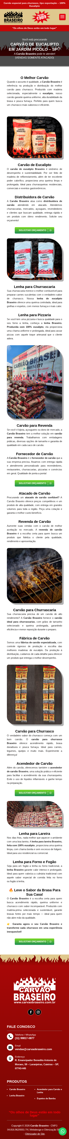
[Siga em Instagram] (38, 1012)
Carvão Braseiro (17, 1089)
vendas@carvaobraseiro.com (33, 1049)
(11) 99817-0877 (24, 1038)
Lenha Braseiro (16, 1095)
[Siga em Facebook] (31, 1012)
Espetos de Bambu (46, 1098)
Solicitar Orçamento (32, 230)
